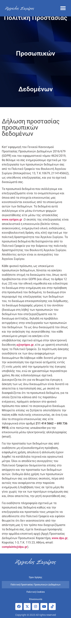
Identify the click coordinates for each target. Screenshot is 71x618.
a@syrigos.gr (25, 344)
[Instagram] (35, 606)
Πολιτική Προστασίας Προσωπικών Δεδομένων (35, 584)
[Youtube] (43, 606)
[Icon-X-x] (27, 606)
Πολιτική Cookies (35, 591)
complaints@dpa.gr (14, 547)
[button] (63, 8)
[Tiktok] (52, 606)
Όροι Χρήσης (35, 577)
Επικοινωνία (35, 599)
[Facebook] (18, 606)
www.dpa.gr (60, 538)
